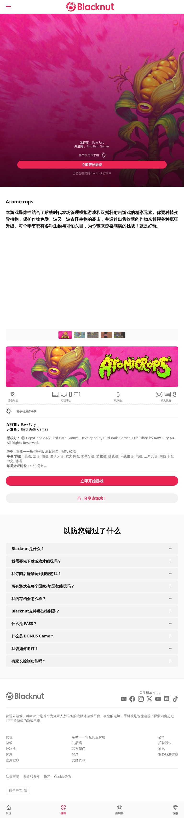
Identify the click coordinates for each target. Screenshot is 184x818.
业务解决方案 (168, 754)
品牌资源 (78, 760)
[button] (92, 155)
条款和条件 (31, 776)
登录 (75, 754)
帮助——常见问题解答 (88, 737)
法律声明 (12, 776)
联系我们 (78, 748)
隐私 (47, 776)
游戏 (9, 742)
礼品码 (77, 742)
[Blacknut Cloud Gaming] (90, 7)
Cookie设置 (62, 776)
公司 (161, 737)
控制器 (11, 748)
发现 (9, 737)
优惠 (9, 754)
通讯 (161, 748)
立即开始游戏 (92, 164)
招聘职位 (165, 742)
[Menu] (8, 6)
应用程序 (12, 760)
